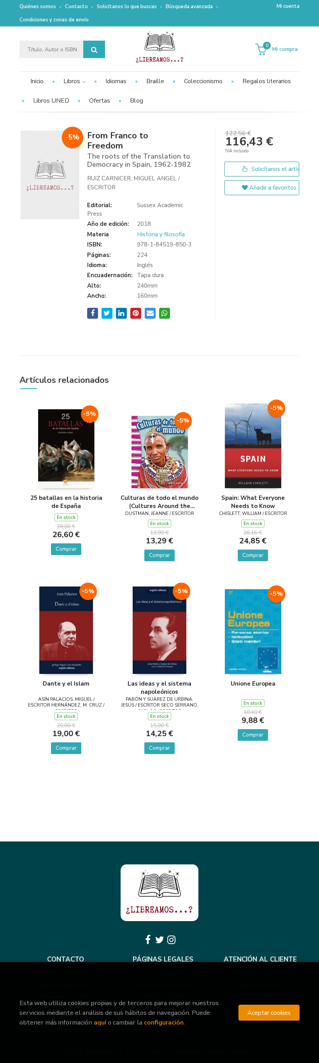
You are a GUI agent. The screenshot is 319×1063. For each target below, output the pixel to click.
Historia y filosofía (161, 234)
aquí (100, 1022)
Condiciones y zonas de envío (54, 19)
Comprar (66, 549)
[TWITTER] (159, 940)
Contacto (76, 6)
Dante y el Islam (66, 684)
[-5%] (66, 448)
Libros (72, 81)
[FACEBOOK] (148, 940)
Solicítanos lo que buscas (127, 6)
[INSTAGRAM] (171, 940)
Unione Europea (253, 684)
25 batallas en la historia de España (66, 502)
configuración (164, 1022)
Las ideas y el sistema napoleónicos (159, 687)
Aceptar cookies (269, 1013)
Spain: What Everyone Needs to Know (253, 502)
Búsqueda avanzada (189, 6)
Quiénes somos (37, 6)
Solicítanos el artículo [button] (274, 169)
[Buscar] (94, 49)
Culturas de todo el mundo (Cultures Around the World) (159, 502)
